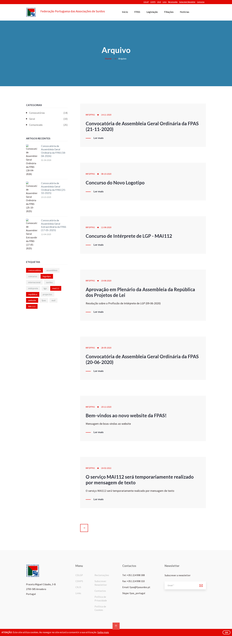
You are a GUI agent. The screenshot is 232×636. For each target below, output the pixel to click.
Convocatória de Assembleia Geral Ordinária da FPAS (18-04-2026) (53, 150)
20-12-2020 (106, 406)
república (32, 294)
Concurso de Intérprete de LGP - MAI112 (129, 236)
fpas (44, 300)
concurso (32, 276)
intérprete (33, 288)
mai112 (55, 288)
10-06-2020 (106, 280)
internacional (34, 282)
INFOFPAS (90, 114)
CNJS (159, 2)
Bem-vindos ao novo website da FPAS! (126, 415)
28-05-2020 (106, 347)
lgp (45, 288)
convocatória (34, 270)
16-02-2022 (106, 468)
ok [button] (226, 632)
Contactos (200, 2)
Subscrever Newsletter (187, 2)
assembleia (51, 270)
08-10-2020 (106, 173)
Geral (48, 118)
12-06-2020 (106, 227)
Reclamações (173, 2)
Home (108, 58)
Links (165, 2)
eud (53, 300)
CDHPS (152, 2)
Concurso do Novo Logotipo (115, 182)
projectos (47, 294)
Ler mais (99, 138)
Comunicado (48, 124)
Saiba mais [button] (103, 632)
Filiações (169, 11)
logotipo (47, 276)
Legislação (152, 11)
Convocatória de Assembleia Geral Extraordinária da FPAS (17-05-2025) (53, 225)
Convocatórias (48, 112)
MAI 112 (31, 306)
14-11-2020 (106, 114)
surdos (49, 282)
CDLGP (146, 2)
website (32, 300)
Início (125, 11)
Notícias (184, 11)
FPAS (137, 11)
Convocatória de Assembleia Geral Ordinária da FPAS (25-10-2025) (53, 188)
